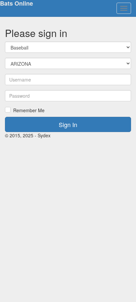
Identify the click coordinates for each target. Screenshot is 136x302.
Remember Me (29, 110)
